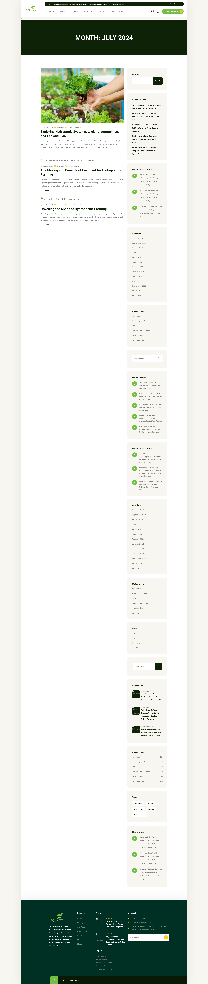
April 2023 (136, 295)
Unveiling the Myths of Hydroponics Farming (74, 209)
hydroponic (138, 809)
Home (51, 11)
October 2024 (138, 238)
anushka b (60, 128)
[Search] (158, 666)
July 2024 (136, 252)
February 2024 (138, 267)
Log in (134, 633)
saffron (151, 809)
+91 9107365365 (138, 918)
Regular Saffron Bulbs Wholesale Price (150, 213)
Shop (111, 11)
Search (135, 74)
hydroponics (137, 335)
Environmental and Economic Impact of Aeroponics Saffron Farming (145, 139)
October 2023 (138, 281)
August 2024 (137, 248)
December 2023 (138, 276)
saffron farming (139, 815)
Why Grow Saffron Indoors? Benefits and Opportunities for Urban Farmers (145, 116)
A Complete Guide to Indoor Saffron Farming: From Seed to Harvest (145, 128)
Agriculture (137, 316)
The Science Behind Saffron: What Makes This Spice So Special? (149, 385)
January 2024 (138, 272)
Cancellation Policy (104, 969)
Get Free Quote (172, 11)
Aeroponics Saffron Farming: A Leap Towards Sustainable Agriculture (145, 150)
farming (151, 803)
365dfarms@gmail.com (60, 4)
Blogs (121, 11)
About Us (101, 11)
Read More (45, 152)
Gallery (62, 11)
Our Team (74, 11)
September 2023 (139, 286)
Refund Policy (101, 959)
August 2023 (137, 291)
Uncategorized (138, 340)
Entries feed (137, 638)
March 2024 (137, 262)
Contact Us (87, 11)
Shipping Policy (102, 966)
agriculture (138, 803)
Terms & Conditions (104, 963)
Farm (134, 326)
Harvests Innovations (141, 330)
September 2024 (139, 243)
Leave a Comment (74, 128)
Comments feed (138, 643)
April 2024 (136, 257)
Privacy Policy (101, 956)
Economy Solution (139, 321)
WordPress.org (138, 648)
